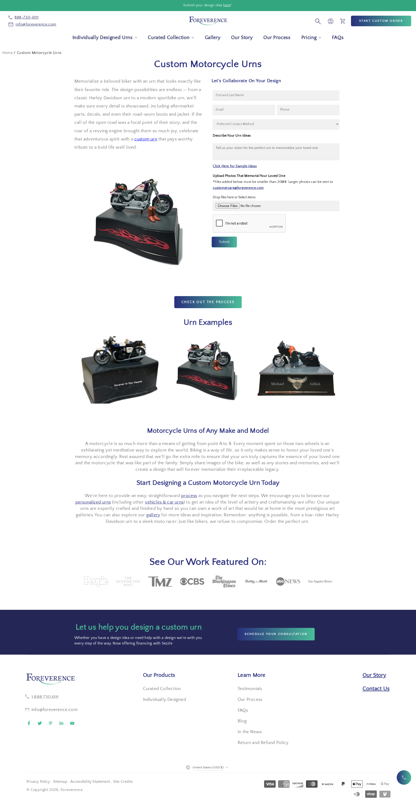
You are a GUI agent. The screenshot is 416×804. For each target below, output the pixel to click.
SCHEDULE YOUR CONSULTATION (276, 634)
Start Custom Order (381, 20)
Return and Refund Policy (263, 742)
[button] (317, 21)
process (189, 495)
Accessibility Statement (90, 781)
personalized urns (93, 502)
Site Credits (123, 781)
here (226, 5)
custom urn (145, 139)
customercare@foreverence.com (238, 188)
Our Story (374, 675)
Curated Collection (162, 688)
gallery (153, 515)
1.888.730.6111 (45, 697)
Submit (224, 242)
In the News (250, 731)
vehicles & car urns (164, 502)
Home (7, 53)
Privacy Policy (38, 781)
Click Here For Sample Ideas (235, 166)
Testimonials (250, 688)
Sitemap (60, 781)
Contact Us (376, 688)
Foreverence (72, 790)
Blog (242, 721)
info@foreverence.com (55, 709)
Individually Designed (164, 699)
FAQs (243, 710)
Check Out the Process (208, 302)
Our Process (250, 699)
